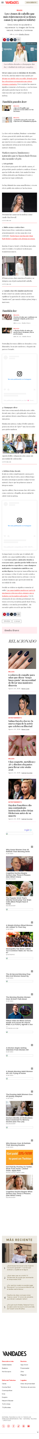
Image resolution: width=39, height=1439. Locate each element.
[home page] (12, 2)
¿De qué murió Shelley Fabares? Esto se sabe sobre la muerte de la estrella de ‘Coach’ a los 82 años (20, 1307)
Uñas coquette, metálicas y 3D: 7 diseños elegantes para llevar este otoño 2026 (21, 765)
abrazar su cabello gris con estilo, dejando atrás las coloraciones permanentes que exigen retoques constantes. (19, 81)
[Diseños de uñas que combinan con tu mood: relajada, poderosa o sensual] (7, 317)
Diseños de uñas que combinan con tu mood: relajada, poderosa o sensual (25, 318)
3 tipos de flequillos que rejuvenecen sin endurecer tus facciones (24, 109)
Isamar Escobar (27, 773)
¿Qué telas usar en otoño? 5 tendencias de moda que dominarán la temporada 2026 (20, 1277)
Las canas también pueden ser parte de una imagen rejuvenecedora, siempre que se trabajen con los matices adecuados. (18, 593)
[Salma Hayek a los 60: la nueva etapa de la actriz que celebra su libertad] (22, 704)
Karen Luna (25, 688)
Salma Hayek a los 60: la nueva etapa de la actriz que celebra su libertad (20, 724)
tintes (7, 621)
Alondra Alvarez (24, 34)
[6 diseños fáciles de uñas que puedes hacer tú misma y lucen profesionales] (7, 330)
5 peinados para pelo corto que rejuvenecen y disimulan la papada (25, 120)
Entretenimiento (15, 718)
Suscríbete (31, 2)
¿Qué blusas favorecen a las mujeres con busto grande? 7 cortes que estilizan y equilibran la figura (20, 1268)
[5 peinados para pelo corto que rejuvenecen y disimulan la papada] (7, 120)
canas (17, 621)
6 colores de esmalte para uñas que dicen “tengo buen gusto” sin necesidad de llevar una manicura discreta (22, 680)
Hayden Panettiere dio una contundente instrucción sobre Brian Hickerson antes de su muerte (20, 810)
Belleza (19, 10)
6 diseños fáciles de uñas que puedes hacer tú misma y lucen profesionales (24, 332)
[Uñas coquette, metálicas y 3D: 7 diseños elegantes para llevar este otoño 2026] (22, 745)
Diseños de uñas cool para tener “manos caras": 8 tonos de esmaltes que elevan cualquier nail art (20, 1297)
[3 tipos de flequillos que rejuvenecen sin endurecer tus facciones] (7, 108)
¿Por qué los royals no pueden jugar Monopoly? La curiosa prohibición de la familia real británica (20, 1287)
